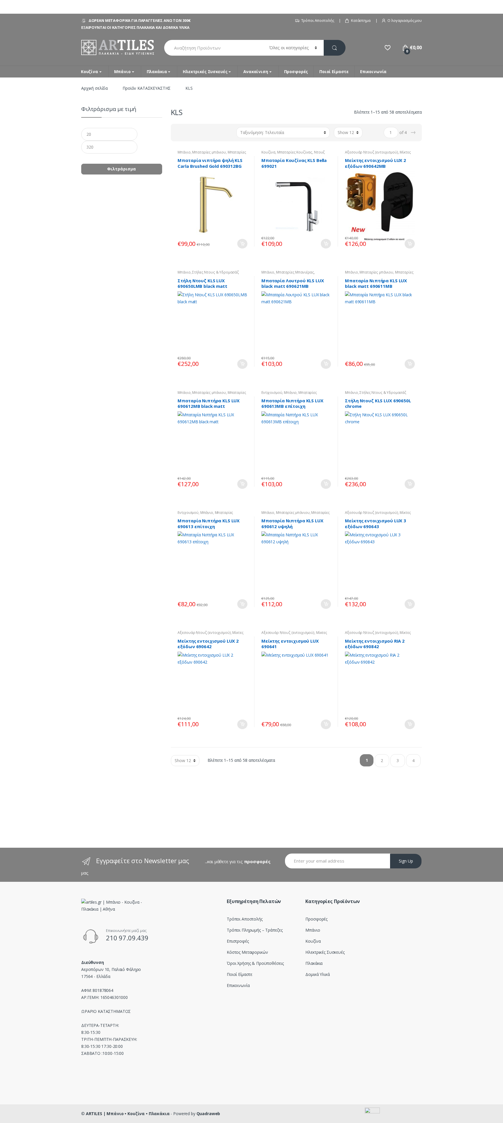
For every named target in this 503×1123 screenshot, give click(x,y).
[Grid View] (179, 132)
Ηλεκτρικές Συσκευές (205, 71)
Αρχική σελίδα (94, 88)
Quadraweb (208, 1113)
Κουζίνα (89, 71)
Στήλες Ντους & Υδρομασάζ (215, 272)
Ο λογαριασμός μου (404, 20)
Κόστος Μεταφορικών (247, 952)
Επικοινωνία (373, 71)
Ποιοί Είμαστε (334, 71)
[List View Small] (204, 132)
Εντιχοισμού (271, 392)
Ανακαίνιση (255, 71)
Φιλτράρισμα (121, 169)
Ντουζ (319, 152)
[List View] (195, 132)
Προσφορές (296, 71)
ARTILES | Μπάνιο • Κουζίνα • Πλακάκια (128, 1113)
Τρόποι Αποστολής (317, 20)
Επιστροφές (238, 941)
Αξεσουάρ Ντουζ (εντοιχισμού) (371, 152)
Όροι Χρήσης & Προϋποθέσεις (255, 963)
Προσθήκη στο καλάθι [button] (242, 243)
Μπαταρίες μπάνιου (209, 152)
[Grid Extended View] (187, 132)
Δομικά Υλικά (317, 974)
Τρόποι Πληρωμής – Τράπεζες (254, 930)
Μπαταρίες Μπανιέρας (295, 272)
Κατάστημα (361, 20)
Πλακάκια (157, 71)
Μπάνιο (122, 71)
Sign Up (406, 861)
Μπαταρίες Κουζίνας (294, 152)
